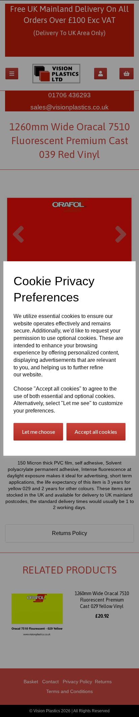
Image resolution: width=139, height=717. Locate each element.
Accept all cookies (96, 431)
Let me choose (38, 431)
